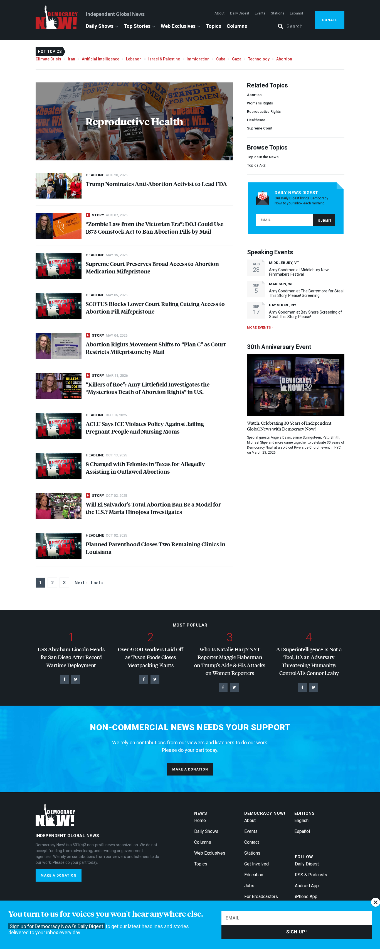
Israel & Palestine (164, 59)
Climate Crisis (48, 59)
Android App (307, 885)
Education (253, 874)
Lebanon (134, 59)
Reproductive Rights (264, 111)
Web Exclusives (178, 26)
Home (200, 820)
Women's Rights (260, 103)
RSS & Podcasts (311, 874)
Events (260, 13)
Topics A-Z (256, 165)
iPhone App (306, 896)
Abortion (284, 59)
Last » (97, 582)
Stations (277, 13)
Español (296, 13)
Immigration (198, 59)
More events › (260, 327)
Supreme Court (259, 128)
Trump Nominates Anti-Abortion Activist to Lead (156, 183)
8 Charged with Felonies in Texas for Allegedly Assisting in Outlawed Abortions (145, 467)
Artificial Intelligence (100, 59)
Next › (81, 582)
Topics (213, 26)
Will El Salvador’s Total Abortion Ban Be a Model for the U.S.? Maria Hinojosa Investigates (153, 507)
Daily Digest (239, 13)
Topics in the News (262, 157)
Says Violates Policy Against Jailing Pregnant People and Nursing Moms (145, 427)
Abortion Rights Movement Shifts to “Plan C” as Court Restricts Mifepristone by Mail (156, 347)
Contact (251, 842)
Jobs (249, 885)
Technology (259, 59)
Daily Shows (99, 26)
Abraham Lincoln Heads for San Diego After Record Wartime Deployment (71, 657)
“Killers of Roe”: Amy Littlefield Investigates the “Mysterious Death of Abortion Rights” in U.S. (147, 387)
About (219, 13)
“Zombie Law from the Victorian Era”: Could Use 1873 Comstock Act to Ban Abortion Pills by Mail (154, 227)
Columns (237, 26)
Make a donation (190, 769)
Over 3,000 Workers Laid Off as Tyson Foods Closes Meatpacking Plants (150, 657)
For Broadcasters (261, 896)
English (301, 820)
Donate (329, 20)
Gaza (236, 59)
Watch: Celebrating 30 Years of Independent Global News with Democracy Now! (289, 426)
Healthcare (256, 120)
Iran (71, 59)
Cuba (220, 59)
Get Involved (256, 864)
